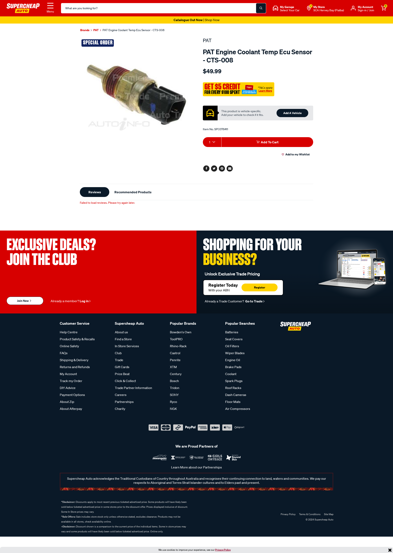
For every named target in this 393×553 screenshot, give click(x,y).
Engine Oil (232, 360)
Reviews (94, 192)
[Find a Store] (309, 8)
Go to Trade (254, 301)
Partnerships (124, 402)
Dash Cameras (235, 395)
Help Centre (69, 332)
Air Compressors (237, 409)
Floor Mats (233, 402)
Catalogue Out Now (197, 20)
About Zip (67, 402)
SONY (174, 395)
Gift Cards (122, 367)
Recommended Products (132, 192)
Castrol (175, 353)
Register (259, 287)
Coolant (230, 374)
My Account (68, 374)
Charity (120, 409)
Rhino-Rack (178, 346)
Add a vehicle (292, 113)
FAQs (64, 353)
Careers (120, 395)
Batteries (231, 332)
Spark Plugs (234, 381)
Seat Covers (234, 339)
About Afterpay (71, 409)
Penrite (175, 360)
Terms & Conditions (310, 514)
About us (121, 332)
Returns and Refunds (75, 367)
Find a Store (123, 339)
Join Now (23, 301)
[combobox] (212, 142)
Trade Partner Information (133, 388)
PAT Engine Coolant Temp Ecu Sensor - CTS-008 (133, 30)
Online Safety (69, 346)
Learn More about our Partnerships (196, 467)
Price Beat (122, 374)
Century (176, 374)
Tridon (174, 388)
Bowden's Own (180, 332)
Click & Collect (125, 381)
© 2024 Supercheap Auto (319, 519)
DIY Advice (68, 388)
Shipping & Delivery (74, 360)
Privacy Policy (223, 550)
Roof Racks (233, 388)
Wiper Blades (235, 353)
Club (118, 353)
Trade (119, 360)
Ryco (173, 402)
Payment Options (72, 395)
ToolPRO (176, 339)
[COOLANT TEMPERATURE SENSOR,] (136, 94)
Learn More (265, 91)
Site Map (328, 514)
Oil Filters (232, 346)
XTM (173, 367)
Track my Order (71, 381)
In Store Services (127, 346)
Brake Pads (233, 367)
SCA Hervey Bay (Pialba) (328, 10)
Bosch (174, 381)
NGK (173, 409)
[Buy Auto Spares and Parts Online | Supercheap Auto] (23, 8)
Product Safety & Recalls (77, 339)
